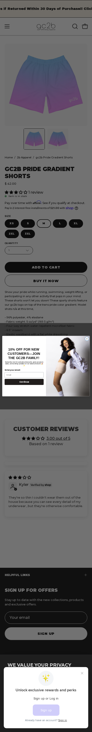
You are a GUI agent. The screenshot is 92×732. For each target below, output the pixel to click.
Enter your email (12, 370)
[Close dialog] (87, 339)
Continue (24, 381)
